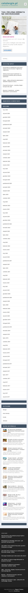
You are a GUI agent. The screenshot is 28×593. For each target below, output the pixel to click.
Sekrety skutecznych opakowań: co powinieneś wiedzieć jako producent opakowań (12, 75)
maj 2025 (5, 139)
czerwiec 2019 (6, 341)
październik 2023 (7, 183)
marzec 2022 (6, 249)
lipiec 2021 (5, 268)
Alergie (4, 409)
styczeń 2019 (6, 356)
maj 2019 (5, 345)
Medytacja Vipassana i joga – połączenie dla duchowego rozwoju (12, 580)
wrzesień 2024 (6, 150)
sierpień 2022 (6, 231)
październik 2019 (7, 327)
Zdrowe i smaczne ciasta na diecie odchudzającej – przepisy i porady (16, 449)
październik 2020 (7, 297)
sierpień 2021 (6, 264)
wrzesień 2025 (6, 128)
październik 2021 (7, 260)
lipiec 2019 (5, 338)
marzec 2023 (6, 209)
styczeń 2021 (6, 290)
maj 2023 (5, 201)
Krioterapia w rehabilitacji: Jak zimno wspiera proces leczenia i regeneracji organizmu (12, 69)
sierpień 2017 (6, 371)
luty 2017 (5, 393)
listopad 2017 (6, 360)
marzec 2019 (6, 352)
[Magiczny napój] (14, 25)
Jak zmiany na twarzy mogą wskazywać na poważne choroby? (12, 560)
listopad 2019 (6, 323)
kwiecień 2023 (6, 205)
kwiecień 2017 (6, 385)
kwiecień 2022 (6, 246)
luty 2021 (5, 286)
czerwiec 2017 (6, 378)
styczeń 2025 (6, 146)
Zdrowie (20, 39)
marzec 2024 (6, 165)
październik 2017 (7, 363)
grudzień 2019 (6, 319)
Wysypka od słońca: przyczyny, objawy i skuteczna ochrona (16, 440)
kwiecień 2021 (6, 279)
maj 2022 (5, 242)
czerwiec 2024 (6, 157)
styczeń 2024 (6, 172)
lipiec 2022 (5, 235)
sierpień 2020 (6, 301)
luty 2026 (5, 109)
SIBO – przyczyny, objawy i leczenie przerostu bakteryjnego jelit (13, 570)
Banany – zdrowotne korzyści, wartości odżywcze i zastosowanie (11, 575)
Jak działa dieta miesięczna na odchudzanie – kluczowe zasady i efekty (13, 551)
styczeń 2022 (6, 257)
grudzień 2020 (6, 293)
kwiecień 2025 (6, 143)
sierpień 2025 (6, 132)
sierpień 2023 (6, 190)
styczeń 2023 (6, 216)
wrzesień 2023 (6, 187)
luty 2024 (5, 168)
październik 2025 (7, 124)
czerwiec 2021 (6, 271)
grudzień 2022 (6, 220)
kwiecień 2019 (6, 349)
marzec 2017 (6, 389)
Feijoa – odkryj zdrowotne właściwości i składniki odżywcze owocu (13, 81)
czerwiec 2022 (6, 238)
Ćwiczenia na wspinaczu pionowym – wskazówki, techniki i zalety (11, 565)
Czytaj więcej (7, 50)
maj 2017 (5, 382)
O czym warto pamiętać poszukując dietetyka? (14, 468)
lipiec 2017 (5, 374)
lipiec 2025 (5, 135)
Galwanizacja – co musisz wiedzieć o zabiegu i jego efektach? (14, 504)
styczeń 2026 (6, 113)
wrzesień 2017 (6, 367)
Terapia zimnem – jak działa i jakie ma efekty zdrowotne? (15, 458)
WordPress (17, 591)
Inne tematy (6, 413)
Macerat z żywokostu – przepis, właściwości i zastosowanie (11, 91)
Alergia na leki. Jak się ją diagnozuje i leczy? (14, 495)
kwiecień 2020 (6, 308)
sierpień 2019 (6, 334)
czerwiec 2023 (6, 198)
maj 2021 (5, 275)
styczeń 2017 (6, 397)
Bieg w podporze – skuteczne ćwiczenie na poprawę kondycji (16, 486)
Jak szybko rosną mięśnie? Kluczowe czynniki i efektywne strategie (13, 546)
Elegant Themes (19, 589)
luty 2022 (5, 253)
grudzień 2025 (6, 117)
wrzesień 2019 (6, 330)
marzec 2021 (6, 282)
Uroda (4, 417)
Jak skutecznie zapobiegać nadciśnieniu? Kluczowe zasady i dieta (16, 431)
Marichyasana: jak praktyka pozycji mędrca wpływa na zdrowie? (12, 536)
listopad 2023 (6, 179)
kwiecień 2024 (6, 161)
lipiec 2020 (5, 305)
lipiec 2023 (5, 194)
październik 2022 (7, 224)
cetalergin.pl (8, 39)
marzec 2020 (6, 312)
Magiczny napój (8, 37)
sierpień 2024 (6, 154)
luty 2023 (5, 213)
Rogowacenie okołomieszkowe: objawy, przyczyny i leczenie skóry (16, 514)
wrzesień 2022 (6, 227)
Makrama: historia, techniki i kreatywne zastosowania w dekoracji (15, 477)
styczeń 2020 (6, 316)
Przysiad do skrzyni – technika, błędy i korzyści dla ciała (13, 86)
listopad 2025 (6, 121)
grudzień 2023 (6, 176)
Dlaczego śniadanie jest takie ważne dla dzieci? (13, 555)
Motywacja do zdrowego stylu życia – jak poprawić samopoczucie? (12, 541)
